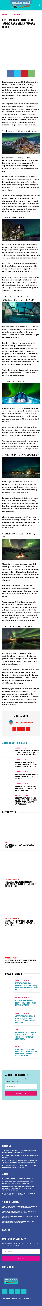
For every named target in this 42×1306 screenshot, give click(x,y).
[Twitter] (17, 73)
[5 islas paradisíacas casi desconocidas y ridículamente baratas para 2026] (8, 1001)
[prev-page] (3, 1063)
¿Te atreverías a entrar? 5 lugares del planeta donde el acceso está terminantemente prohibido (26, 1019)
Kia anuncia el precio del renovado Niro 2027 (19, 845)
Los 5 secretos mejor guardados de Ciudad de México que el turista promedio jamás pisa (26, 986)
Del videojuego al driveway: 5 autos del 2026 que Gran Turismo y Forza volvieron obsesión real (25, 1035)
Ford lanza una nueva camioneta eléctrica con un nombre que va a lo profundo (20, 1166)
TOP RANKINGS (15, 14)
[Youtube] (28, 729)
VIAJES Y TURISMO (21, 748)
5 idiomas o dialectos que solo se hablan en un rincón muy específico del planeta (26, 764)
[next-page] (7, 1063)
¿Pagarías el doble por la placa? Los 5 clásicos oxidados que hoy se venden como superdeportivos (26, 1052)
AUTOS (7, 842)
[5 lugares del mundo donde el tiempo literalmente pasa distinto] (8, 775)
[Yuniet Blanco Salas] (11, 722)
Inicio (4, 14)
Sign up (21, 1258)
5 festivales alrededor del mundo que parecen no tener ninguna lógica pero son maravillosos (26, 801)
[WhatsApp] (31, 73)
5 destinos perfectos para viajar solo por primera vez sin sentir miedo (26, 788)
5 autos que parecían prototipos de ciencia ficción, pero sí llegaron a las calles (18, 1182)
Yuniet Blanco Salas (23, 722)
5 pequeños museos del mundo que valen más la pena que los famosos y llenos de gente (27, 752)
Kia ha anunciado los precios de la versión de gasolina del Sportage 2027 (18, 1194)
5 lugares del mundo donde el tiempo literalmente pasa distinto (26, 776)
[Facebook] (10, 73)
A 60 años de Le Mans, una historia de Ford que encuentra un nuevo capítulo (19, 1151)
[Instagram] (19, 729)
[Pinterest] (24, 73)
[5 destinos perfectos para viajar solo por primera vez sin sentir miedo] (8, 787)
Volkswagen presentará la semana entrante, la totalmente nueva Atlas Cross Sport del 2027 (19, 1161)
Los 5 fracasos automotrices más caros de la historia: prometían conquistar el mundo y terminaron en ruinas (19, 1188)
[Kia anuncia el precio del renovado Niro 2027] (21, 827)
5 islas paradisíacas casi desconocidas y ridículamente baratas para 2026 (26, 1002)
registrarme (21, 1093)
